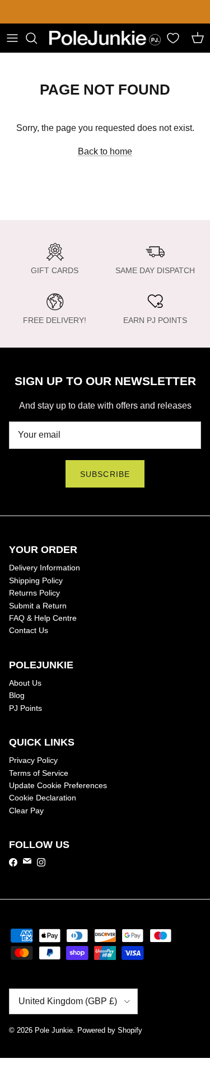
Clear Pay (26, 810)
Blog (17, 695)
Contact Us (28, 630)
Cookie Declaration (42, 797)
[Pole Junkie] (105, 38)
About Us (25, 682)
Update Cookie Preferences (58, 785)
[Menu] (12, 38)
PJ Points (25, 708)
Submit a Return (38, 605)
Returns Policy (34, 592)
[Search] (37, 38)
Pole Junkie (54, 1030)
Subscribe (105, 474)
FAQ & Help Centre (43, 617)
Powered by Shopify (109, 1030)
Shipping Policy (36, 580)
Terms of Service (38, 773)
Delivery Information (44, 567)
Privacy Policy (33, 760)
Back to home (105, 151)
